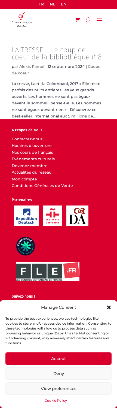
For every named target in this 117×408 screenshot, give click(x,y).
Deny (58, 373)
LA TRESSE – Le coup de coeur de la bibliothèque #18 (57, 53)
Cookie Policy (56, 400)
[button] (109, 307)
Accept (58, 358)
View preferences (58, 388)
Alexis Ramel (31, 66)
